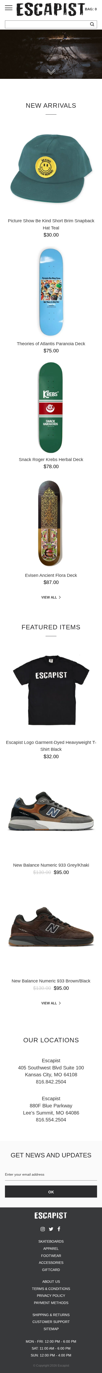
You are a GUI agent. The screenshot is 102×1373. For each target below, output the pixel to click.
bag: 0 (91, 9)
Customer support (51, 1322)
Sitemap (51, 1329)
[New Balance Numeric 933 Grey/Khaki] (51, 813)
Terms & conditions (51, 1289)
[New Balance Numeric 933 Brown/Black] (51, 929)
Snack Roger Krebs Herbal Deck (51, 459)
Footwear (51, 1256)
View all (49, 597)
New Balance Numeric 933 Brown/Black (51, 980)
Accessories (51, 1263)
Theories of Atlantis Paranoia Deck (51, 343)
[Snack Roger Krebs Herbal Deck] (51, 407)
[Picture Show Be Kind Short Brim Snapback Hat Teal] (51, 169)
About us (51, 1282)
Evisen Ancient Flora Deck (51, 575)
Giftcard (51, 1270)
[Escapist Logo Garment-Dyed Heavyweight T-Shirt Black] (51, 690)
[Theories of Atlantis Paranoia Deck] (51, 292)
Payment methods (51, 1303)
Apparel (51, 1249)
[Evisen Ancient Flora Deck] (51, 523)
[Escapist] (51, 10)
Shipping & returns (51, 1315)
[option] (51, 54)
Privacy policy (51, 1296)
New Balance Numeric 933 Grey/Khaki (51, 865)
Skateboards (51, 1241)
